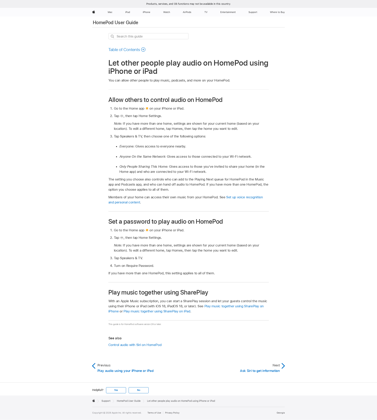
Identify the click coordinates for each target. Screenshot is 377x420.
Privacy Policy (172, 412)
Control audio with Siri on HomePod (135, 345)
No (138, 390)
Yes (116, 390)
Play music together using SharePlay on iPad (157, 311)
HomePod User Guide (115, 22)
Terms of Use (154, 412)
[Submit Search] (113, 36)
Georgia (281, 412)
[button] (127, 49)
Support (106, 401)
